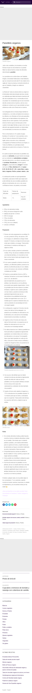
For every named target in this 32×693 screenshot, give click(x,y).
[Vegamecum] (3, 2)
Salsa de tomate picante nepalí (10, 659)
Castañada (10, 530)
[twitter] (6, 504)
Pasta (4, 624)
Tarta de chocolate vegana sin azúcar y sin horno (15, 672)
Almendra (4, 530)
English (9, 690)
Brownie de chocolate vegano (8, 514)
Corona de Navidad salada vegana (12, 678)
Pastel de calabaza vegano (9, 680)
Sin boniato (4, 532)
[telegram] (9, 504)
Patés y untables (7, 627)
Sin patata (19, 532)
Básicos (4, 605)
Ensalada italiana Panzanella (10, 656)
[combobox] (21, 2)
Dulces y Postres (17, 528)
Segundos (5, 640)
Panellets (27, 530)
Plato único (5, 630)
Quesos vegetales (7, 635)
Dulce (14, 530)
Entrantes (5, 616)
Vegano (7, 533)
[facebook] (3, 504)
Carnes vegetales (7, 608)
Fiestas (23, 528)
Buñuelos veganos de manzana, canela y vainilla (13, 517)
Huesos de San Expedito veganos (11, 683)
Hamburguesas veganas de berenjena (13, 675)
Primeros (4, 632)
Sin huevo (15, 532)
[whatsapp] (12, 504)
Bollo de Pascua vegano (9, 665)
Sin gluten (10, 532)
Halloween (22, 530)
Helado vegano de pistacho (8, 522)
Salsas (4, 638)
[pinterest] (15, 504)
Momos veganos (7, 662)
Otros (3, 621)
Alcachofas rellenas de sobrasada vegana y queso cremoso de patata (14, 668)
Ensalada (5, 613)
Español (4, 690)
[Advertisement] (16, 24)
